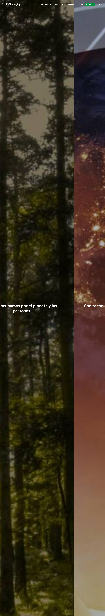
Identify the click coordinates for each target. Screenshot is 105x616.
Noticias (80, 4)
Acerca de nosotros (46, 4)
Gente (63, 4)
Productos (56, 4)
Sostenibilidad (72, 4)
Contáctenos (89, 4)
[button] (102, 308)
